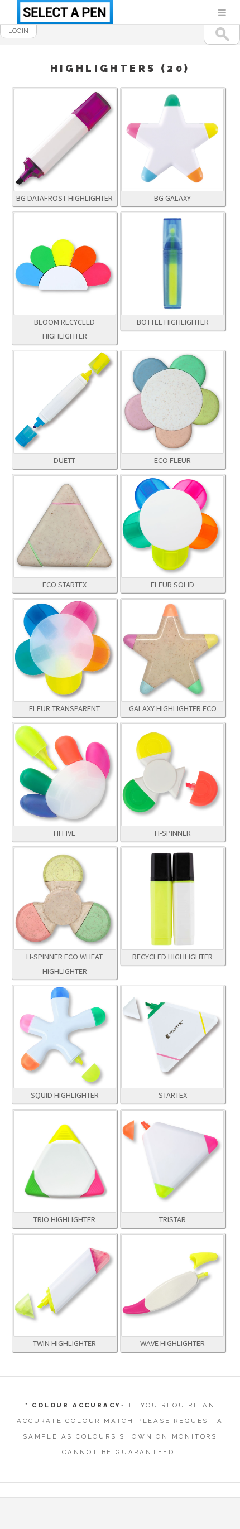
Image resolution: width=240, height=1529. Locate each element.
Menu (222, 12)
